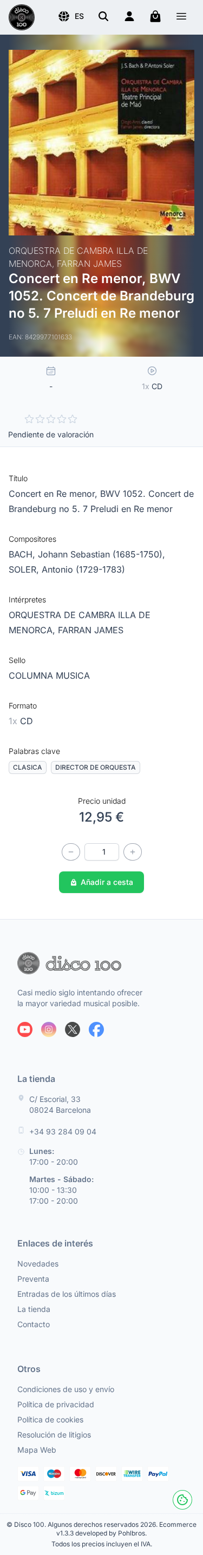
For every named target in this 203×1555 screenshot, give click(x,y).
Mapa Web (36, 1449)
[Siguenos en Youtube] (24, 1029)
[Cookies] (182, 1500)
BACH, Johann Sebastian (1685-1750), (87, 554)
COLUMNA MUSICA (49, 675)
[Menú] (181, 17)
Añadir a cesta (107, 882)
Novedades (37, 1263)
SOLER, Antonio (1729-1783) (67, 569)
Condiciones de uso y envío (65, 1389)
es (79, 16)
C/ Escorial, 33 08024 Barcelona (60, 1104)
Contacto (33, 1324)
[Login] (129, 16)
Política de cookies (50, 1419)
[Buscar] (103, 16)
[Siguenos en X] (72, 1029)
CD (21, 721)
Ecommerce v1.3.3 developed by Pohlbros (126, 1528)
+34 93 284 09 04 (62, 1131)
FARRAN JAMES (90, 630)
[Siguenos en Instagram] (48, 1029)
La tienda (33, 1309)
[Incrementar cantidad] (132, 852)
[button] (70, 16)
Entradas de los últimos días (66, 1293)
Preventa (33, 1278)
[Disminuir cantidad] (71, 852)
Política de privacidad (55, 1404)
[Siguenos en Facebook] (96, 1029)
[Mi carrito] (155, 16)
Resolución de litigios (54, 1434)
